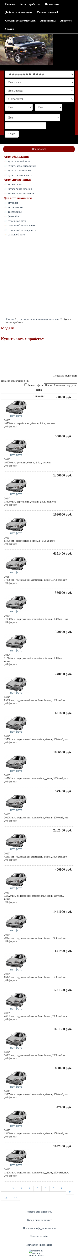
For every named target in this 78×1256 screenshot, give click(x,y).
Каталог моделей (47, 12)
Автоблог (66, 20)
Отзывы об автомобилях (20, 20)
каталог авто (15, 184)
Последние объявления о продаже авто (39, 319)
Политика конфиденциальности (39, 1228)
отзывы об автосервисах (22, 230)
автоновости (15, 207)
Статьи (9, 28)
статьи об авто (16, 234)
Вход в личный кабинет (39, 1220)
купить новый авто (19, 161)
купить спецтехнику (20, 170)
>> (15, 1197)
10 (5, 1197)
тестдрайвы (15, 211)
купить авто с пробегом (22, 165)
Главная (10, 4)
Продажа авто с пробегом (39, 1211)
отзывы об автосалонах (21, 225)
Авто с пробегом (30, 4)
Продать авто (39, 149)
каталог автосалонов (20, 188)
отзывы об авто (17, 220)
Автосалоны (48, 20)
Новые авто (52, 4)
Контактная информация (39, 1244)
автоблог (13, 202)
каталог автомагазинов (21, 193)
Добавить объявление (18, 12)
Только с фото (35, 385)
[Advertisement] (39, 278)
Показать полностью (65, 375)
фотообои (14, 216)
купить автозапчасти (20, 174)
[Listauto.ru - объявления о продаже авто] (26, 49)
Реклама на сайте (39, 1236)
